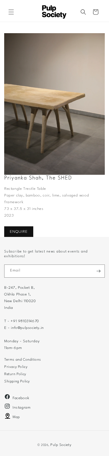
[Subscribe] (98, 271)
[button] (11, 12)
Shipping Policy (17, 381)
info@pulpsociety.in (27, 328)
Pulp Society (60, 445)
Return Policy (15, 374)
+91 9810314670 (25, 321)
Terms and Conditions (22, 360)
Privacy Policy (15, 367)
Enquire (19, 232)
